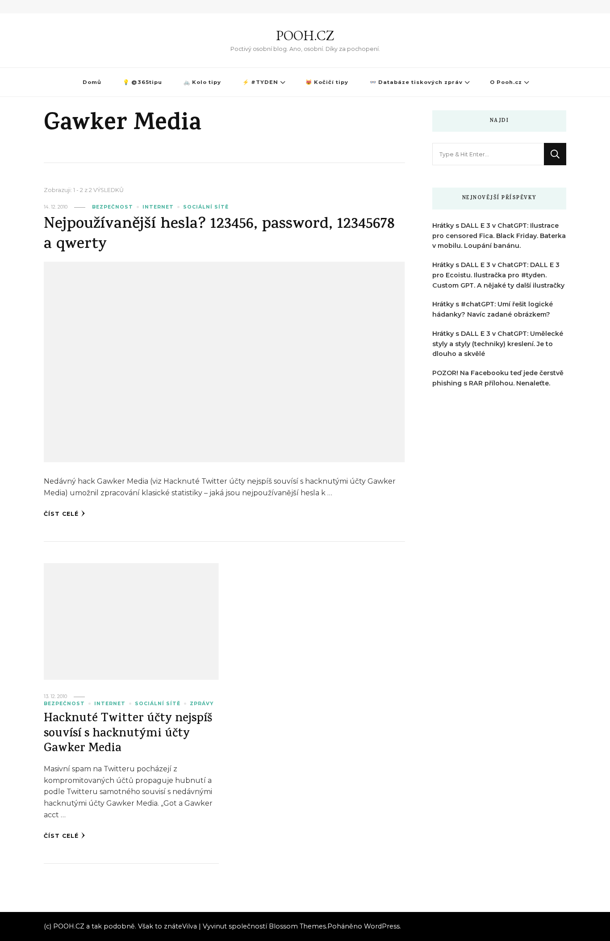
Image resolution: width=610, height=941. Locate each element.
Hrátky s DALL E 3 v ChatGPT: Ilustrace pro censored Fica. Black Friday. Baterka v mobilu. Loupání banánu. (499, 236)
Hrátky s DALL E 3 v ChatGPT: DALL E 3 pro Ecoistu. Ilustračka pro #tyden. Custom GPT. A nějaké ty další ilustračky (498, 275)
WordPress (382, 926)
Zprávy (201, 704)
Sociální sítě (206, 207)
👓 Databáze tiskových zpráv (416, 82)
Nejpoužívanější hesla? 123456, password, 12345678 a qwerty (219, 235)
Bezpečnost (112, 207)
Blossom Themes (297, 926)
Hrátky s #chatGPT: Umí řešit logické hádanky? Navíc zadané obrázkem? (492, 309)
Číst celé (61, 513)
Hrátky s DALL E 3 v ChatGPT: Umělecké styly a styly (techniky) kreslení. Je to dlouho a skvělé (497, 344)
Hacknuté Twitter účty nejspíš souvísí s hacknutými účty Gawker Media (128, 734)
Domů (92, 82)
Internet (158, 207)
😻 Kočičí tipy (326, 82)
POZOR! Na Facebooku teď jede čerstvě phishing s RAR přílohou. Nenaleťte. (498, 378)
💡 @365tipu (142, 82)
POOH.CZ (305, 35)
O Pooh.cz (506, 82)
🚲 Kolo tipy (202, 82)
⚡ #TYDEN (260, 82)
